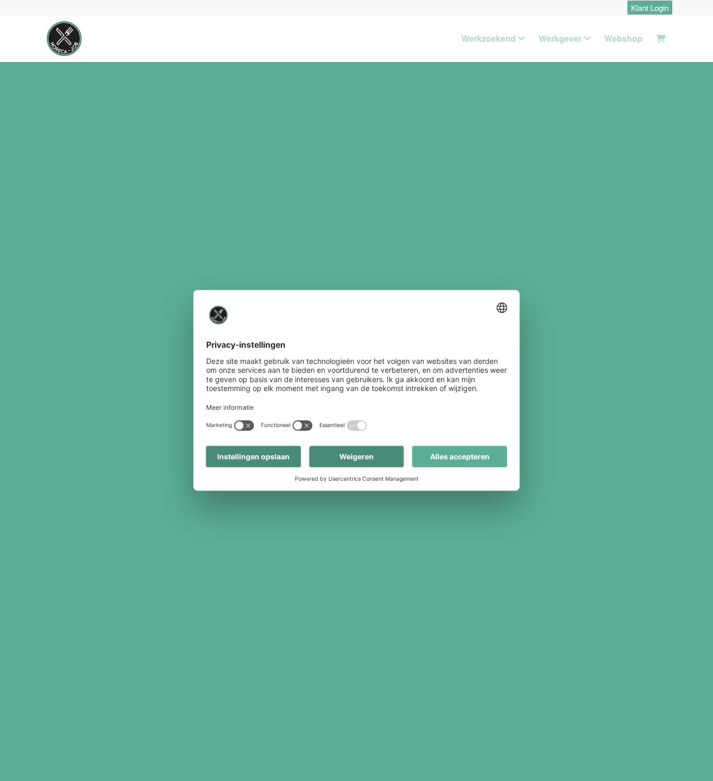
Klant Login (650, 7)
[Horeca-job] (64, 38)
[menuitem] (647, 8)
